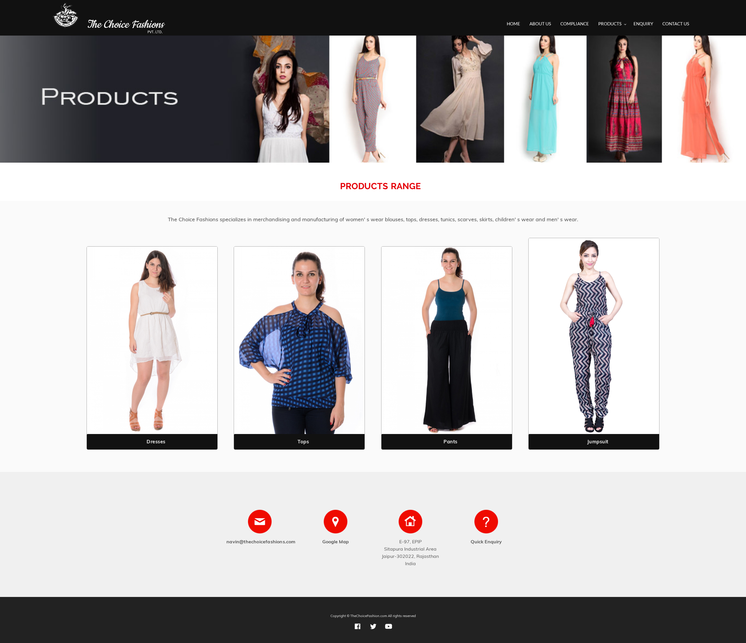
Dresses (156, 441)
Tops (303, 441)
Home (513, 23)
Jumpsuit (597, 441)
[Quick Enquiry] (486, 523)
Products (610, 23)
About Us (540, 23)
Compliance (574, 23)
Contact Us (675, 23)
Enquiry (643, 23)
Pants (451, 441)
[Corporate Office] (410, 523)
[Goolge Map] (335, 523)
